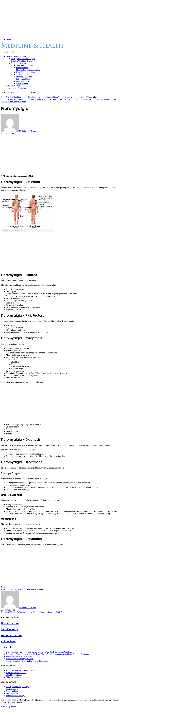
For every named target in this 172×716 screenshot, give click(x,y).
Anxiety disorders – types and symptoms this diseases (27, 661)
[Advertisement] (60, 18)
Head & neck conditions (25, 72)
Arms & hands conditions (16, 673)
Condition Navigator (19, 63)
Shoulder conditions (14, 675)
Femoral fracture (11, 635)
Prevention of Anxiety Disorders (19, 656)
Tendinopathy (9, 629)
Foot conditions (12, 689)
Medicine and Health (27, 131)
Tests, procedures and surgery (23, 59)
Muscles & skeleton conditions (28, 70)
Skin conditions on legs (15, 696)
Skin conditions (22, 68)
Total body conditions (24, 65)
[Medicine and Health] (32, 48)
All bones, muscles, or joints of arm (72, 97)
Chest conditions (22, 74)
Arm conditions (22, 83)
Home (3, 97)
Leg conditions (20, 589)
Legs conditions (22, 81)
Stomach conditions (24, 77)
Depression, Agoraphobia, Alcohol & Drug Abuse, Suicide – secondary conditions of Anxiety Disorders (47, 654)
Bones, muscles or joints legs (52, 99)
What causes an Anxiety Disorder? (19, 659)
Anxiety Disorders (18, 88)
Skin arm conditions (14, 677)
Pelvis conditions (23, 79)
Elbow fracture (10, 623)
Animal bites (8, 641)
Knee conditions (12, 691)
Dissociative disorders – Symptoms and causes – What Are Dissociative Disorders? (39, 652)
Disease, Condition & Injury (22, 61)
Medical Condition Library (16, 56)
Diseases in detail (13, 86)
